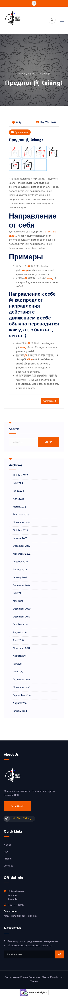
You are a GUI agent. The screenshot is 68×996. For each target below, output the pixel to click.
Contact (8, 866)
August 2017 (19, 656)
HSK (6, 852)
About (7, 845)
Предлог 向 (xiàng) (39, 74)
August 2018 (20, 633)
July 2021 (17, 593)
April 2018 (18, 640)
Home (21, 74)
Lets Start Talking (21, 818)
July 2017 (17, 664)
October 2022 (20, 562)
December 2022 (21, 546)
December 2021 (21, 585)
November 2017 (21, 648)
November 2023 (22, 523)
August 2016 (20, 703)
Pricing (8, 859)
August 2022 (20, 570)
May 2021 (18, 601)
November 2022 (22, 554)
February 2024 (21, 515)
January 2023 (20, 538)
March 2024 (19, 507)
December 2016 (21, 680)
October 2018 (20, 625)
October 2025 (20, 475)
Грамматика (21, 132)
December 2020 (22, 609)
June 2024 (18, 491)
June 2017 (18, 672)
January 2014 (20, 711)
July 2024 (18, 483)
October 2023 (20, 530)
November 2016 (21, 688)
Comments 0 (50, 401)
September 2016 (22, 695)
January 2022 (20, 578)
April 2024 (18, 499)
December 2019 (21, 617)
